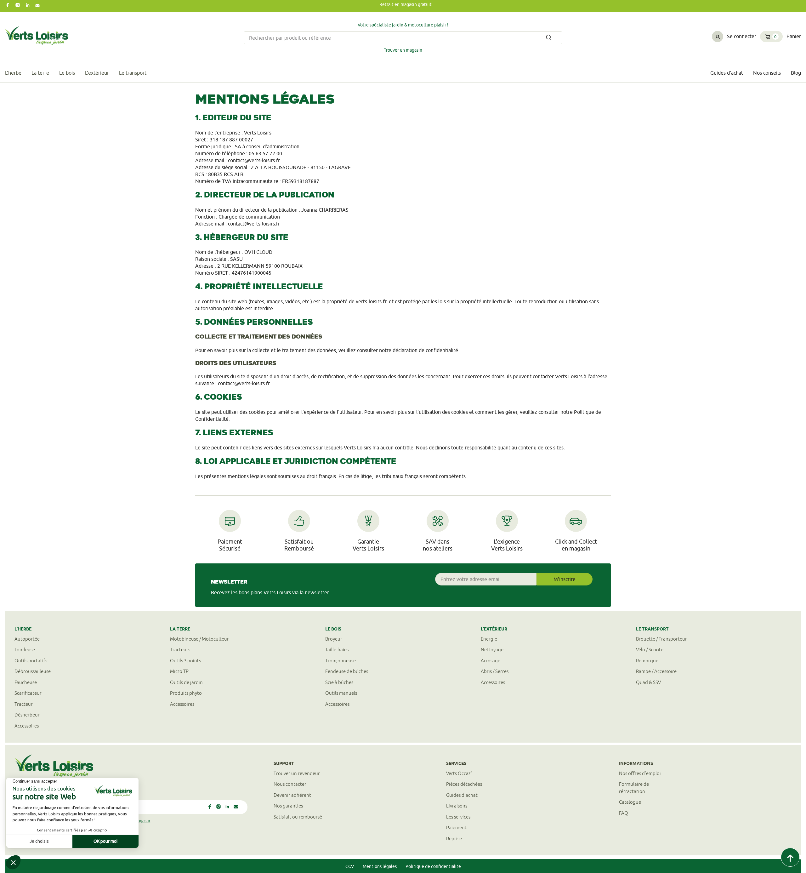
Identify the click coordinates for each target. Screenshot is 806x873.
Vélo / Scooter (650, 649)
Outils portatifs (30, 660)
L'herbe (13, 73)
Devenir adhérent (292, 795)
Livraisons (456, 805)
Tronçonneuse (340, 660)
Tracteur (23, 704)
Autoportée (27, 639)
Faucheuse (25, 682)
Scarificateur (28, 693)
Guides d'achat (726, 73)
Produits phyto (186, 693)
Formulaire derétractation (634, 787)
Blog (796, 73)
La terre (40, 73)
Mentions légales (380, 866)
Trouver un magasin (403, 50)
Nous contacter (290, 784)
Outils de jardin (186, 682)
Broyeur (333, 639)
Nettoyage (492, 649)
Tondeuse (24, 649)
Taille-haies (337, 649)
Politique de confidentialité (433, 866)
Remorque (647, 660)
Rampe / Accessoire (656, 671)
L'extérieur (97, 73)
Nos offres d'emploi (640, 773)
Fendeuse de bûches (346, 671)
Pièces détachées (464, 784)
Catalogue (630, 802)
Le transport (132, 73)
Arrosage (490, 660)
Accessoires (26, 725)
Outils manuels (341, 693)
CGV (349, 866)
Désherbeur (27, 714)
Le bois (67, 73)
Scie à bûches (339, 682)
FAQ (623, 813)
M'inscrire (564, 579)
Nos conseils (767, 73)
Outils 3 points (185, 660)
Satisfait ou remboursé (298, 816)
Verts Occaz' (459, 773)
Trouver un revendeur (297, 773)
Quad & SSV (648, 682)
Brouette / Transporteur (661, 639)
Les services (458, 816)
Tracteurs (180, 649)
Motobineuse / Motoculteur (199, 639)
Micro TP (179, 671)
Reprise (454, 838)
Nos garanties (288, 805)
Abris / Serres (494, 671)
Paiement (456, 827)
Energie (489, 639)
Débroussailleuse (32, 671)
